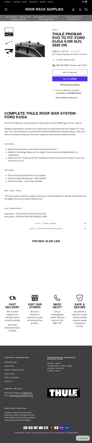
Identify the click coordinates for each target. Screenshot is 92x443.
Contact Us (8, 381)
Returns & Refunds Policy (13, 370)
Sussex (50, 2)
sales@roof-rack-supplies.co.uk (21, 395)
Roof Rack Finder (10, 362)
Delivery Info (9, 366)
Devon (24, 2)
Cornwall (16, 2)
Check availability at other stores (66, 97)
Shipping (66, 54)
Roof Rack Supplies (44, 9)
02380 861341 (27, 393)
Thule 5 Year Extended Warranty (46, 229)
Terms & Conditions (11, 377)
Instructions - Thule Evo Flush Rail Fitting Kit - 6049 (25, 216)
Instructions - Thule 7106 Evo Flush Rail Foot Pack (25, 213)
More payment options (70, 84)
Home (54, 30)
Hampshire (33, 2)
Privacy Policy (9, 374)
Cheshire (7, 2)
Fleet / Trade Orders (46, 223)
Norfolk (42, 2)
